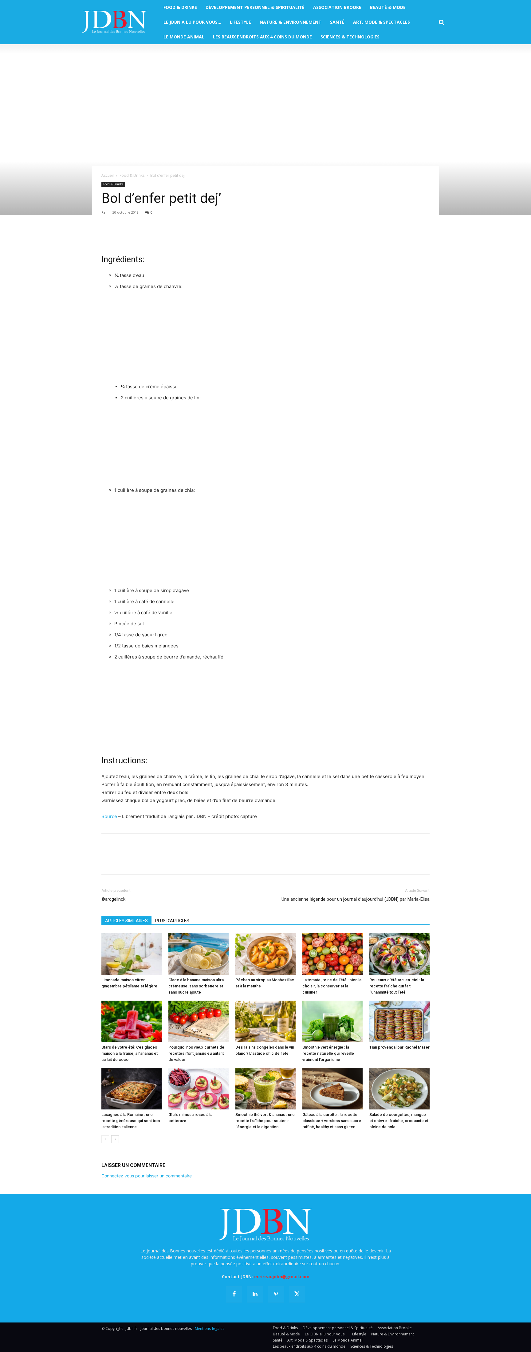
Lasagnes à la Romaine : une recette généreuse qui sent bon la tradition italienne (130, 1120)
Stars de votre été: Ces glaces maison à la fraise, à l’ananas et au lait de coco (129, 1053)
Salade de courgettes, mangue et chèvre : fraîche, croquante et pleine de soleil (398, 1120)
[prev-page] (105, 1139)
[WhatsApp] (150, 236)
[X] (122, 236)
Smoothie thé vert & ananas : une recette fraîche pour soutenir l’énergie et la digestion (265, 1120)
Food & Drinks (132, 175)
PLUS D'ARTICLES (172, 920)
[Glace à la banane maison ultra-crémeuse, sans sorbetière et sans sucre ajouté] (198, 954)
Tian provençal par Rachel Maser (399, 1047)
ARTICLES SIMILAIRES (126, 920)
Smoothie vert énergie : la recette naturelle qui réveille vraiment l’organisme (328, 1053)
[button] (442, 22)
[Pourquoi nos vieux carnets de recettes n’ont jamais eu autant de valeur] (198, 1021)
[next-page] (115, 1139)
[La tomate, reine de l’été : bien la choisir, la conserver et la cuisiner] (332, 954)
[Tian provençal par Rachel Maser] (399, 1021)
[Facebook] (107, 236)
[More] (178, 236)
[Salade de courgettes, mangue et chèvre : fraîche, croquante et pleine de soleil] (399, 1088)
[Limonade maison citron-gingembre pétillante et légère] (131, 954)
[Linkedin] (164, 236)
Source (109, 816)
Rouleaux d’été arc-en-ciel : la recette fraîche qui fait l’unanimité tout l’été (396, 986)
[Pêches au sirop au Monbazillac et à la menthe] (265, 954)
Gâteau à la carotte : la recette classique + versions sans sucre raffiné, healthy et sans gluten (331, 1120)
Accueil (107, 175)
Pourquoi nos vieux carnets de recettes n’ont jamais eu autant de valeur (196, 1053)
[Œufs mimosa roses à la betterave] (198, 1088)
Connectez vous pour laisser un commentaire (146, 1175)
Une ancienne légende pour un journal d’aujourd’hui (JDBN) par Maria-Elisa (355, 899)
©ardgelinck (113, 899)
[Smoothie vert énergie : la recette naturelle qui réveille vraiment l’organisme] (332, 1021)
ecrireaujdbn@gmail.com (281, 1276)
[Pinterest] (136, 236)
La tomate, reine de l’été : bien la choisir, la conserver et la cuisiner (331, 986)
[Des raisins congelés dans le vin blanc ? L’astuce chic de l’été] (265, 1021)
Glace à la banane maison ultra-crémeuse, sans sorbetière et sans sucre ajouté (196, 986)
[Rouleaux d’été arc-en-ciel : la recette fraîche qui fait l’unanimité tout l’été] (399, 954)
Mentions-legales (209, 1328)
